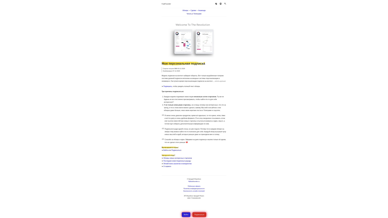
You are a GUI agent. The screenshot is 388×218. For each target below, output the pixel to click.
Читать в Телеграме (194, 14)
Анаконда (202, 10)
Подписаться (176, 150)
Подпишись (167, 86)
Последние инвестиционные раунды (177, 161)
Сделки (193, 10)
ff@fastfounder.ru (194, 181)
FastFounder (166, 4)
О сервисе (167, 166)
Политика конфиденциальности (194, 188)
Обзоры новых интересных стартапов (177, 158)
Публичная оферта (194, 186)
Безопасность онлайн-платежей (194, 191)
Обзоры (185, 10)
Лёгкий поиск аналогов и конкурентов (177, 164)
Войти (165, 150)
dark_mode (216, 4)
